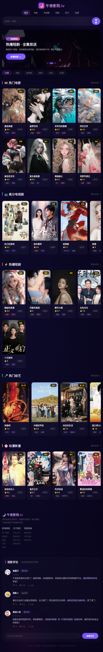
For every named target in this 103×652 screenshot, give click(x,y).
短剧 (57, 12)
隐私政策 (16, 543)
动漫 (77, 12)
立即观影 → (15, 58)
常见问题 (27, 536)
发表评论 (90, 636)
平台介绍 (16, 532)
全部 (7, 72)
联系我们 (16, 536)
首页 (26, 12)
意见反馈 (27, 540)
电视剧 (47, 12)
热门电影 (5, 532)
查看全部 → (96, 82)
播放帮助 (27, 532)
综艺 (67, 12)
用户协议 (16, 540)
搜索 (96, 21)
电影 (36, 12)
